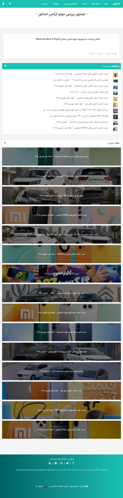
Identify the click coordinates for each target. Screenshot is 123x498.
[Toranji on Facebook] (73, 463)
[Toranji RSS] (50, 463)
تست (84, 3)
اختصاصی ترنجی (70, 3)
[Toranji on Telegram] (56, 463)
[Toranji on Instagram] (61, 463)
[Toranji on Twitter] (67, 463)
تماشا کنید (95, 3)
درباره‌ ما (45, 3)
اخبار (106, 3)
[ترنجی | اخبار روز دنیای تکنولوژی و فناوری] (116, 4)
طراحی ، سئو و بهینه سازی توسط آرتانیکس (68, 486)
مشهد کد (39, 486)
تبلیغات (56, 3)
